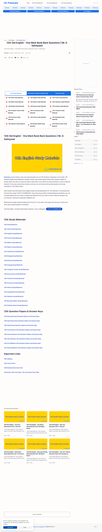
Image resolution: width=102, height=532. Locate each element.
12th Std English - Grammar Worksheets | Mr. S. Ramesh (12, 425)
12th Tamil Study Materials (15, 97)
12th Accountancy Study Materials (37, 112)
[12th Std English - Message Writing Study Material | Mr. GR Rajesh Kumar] (37, 444)
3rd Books (23, 7)
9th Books (71, 7)
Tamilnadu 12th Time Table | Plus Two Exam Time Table (21, 372)
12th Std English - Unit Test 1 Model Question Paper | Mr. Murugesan (59, 453)
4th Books (31, 7)
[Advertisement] (51, 24)
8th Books (63, 7)
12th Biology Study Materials (16, 106)
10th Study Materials (63, 11)
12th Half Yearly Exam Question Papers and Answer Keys (22, 321)
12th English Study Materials (38, 97)
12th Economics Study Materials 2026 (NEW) (85, 133)
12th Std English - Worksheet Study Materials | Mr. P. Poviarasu (14, 453)
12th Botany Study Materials (38, 106)
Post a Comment (37, 514)
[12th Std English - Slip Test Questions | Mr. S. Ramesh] (59, 416)
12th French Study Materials (60, 97)
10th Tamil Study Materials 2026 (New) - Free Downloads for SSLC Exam (86, 124)
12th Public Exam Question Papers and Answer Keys (20, 325)
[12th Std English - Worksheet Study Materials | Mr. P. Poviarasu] (14, 444)
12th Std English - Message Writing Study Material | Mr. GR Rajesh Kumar (37, 453)
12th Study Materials (15, 11)
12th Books (95, 7)
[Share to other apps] (28, 57)
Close (24, 527)
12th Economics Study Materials (14, 118)
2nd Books (15, 7)
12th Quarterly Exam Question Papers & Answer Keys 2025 (85, 115)
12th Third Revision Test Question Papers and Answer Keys (22, 339)
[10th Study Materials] (88, 120)
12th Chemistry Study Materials (61, 102)
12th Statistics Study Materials (16, 124)
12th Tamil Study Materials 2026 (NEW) (85, 108)
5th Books (39, 7)
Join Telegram (87, 11)
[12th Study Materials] (88, 104)
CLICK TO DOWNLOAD (54, 209)
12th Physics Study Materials (38, 102)
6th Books (47, 7)
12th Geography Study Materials (58, 118)
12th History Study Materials (38, 117)
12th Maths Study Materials (15, 102)
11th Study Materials (39, 11)
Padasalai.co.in (9, 177)
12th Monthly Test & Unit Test (13, 368)
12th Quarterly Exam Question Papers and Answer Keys (21, 316)
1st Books (6, 7)
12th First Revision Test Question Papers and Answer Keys (22, 330)
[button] (94, 3)
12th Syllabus (8, 359)
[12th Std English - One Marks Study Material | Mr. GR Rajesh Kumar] (37, 416)
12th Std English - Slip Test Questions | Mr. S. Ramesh (57, 425)
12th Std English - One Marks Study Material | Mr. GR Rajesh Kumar (36, 426)
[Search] (97, 3)
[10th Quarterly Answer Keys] (90, 92)
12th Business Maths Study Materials (37, 125)
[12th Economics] (87, 129)
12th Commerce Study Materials (58, 112)
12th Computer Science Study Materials (16, 112)
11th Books (87, 7)
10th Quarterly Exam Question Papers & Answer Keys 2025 (85, 95)
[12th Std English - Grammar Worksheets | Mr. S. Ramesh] (14, 416)
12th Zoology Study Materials (60, 106)
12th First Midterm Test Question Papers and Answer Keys (22, 343)
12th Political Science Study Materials (59, 125)
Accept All (10, 527)
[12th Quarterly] (87, 112)
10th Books (79, 7)
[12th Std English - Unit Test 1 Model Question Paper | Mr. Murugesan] (59, 444)
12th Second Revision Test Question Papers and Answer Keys (23, 334)
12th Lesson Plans (9, 363)
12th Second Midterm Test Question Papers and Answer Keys (23, 348)
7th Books (55, 7)
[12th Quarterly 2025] (96, 112)
